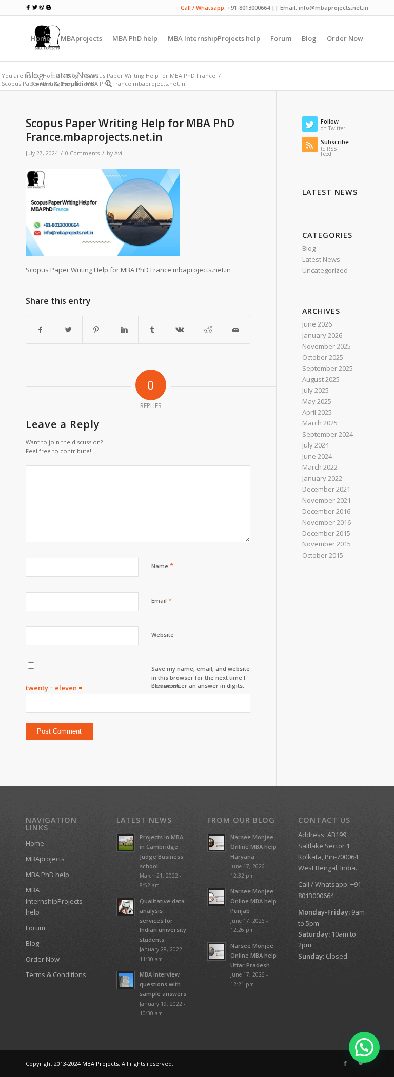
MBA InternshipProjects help (54, 901)
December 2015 (326, 533)
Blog (309, 248)
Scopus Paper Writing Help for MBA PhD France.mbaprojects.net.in (130, 130)
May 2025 (316, 401)
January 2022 (322, 478)
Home (35, 843)
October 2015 (322, 555)
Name (162, 566)
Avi (118, 153)
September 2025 (327, 368)
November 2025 (326, 346)
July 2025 (315, 390)
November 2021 (326, 500)
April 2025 (317, 412)
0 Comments (82, 153)
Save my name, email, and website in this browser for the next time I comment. (200, 677)
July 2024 (315, 445)
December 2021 (326, 489)
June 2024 (317, 456)
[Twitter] (360, 1063)
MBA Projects (100, 1063)
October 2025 (322, 357)
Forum (35, 927)
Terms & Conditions (56, 974)
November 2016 (326, 522)
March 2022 (320, 467)
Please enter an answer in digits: (197, 685)
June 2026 (317, 324)
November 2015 (326, 543)
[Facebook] (345, 1063)
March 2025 (320, 423)
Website (162, 634)
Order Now (43, 959)
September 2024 (327, 434)
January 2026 (322, 335)
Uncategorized (325, 270)
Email (161, 600)
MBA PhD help (47, 874)
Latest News (321, 259)
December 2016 (326, 511)
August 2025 (321, 379)
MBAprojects (45, 858)
